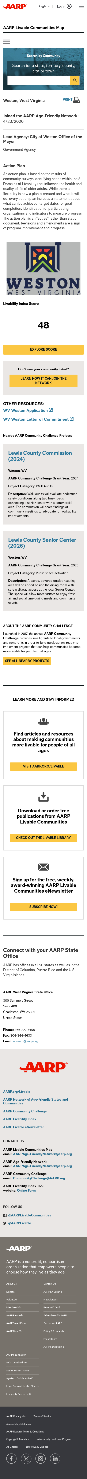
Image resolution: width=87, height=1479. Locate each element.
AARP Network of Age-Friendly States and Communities (35, 1101)
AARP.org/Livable (16, 1092)
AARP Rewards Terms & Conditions (25, 1431)
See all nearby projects (27, 661)
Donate (10, 1291)
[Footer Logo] (19, 1248)
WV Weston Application (25, 410)
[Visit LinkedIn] (55, 1459)
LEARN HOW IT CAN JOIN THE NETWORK (43, 380)
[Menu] (7, 42)
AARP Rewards (14, 1315)
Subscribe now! (43, 907)
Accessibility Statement (18, 1424)
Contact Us (50, 1283)
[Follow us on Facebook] (11, 1459)
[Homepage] (15, 6)
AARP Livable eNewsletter (23, 1127)
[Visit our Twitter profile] (26, 1459)
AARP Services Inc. (54, 1346)
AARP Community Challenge (25, 1111)
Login (61, 6)
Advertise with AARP (55, 1315)
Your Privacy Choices (37, 1446)
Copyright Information (17, 1439)
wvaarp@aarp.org (25, 1041)
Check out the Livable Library (43, 838)
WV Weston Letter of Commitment (36, 419)
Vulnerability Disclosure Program (54, 1439)
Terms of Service (42, 1416)
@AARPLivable (19, 1223)
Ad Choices (12, 1446)
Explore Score (43, 349)
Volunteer (12, 1299)
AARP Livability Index (19, 1119)
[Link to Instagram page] (40, 1459)
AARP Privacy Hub (16, 1416)
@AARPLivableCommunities (29, 1215)
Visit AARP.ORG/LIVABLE (43, 766)
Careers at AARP (53, 1323)
